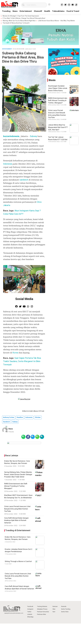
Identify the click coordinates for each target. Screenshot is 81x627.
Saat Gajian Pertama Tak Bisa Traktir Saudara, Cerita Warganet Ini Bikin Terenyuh (22, 361)
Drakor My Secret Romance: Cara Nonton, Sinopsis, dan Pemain (17, 538)
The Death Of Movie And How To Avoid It (16, 23)
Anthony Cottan (8, 417)
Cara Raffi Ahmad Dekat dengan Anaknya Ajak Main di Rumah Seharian (19, 587)
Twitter (29, 612)
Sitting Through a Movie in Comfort (18, 561)
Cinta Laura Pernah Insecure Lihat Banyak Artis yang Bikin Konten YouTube (18, 576)
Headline (20, 417)
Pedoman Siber (41, 614)
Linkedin (29, 614)
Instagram (30, 609)
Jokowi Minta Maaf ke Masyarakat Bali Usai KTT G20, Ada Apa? (58, 127)
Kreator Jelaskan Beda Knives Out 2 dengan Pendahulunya (18, 550)
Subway (34, 136)
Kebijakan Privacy (42, 609)
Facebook (30, 606)
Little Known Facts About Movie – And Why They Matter (56, 21)
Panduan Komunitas (43, 612)
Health (47, 11)
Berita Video (64, 612)
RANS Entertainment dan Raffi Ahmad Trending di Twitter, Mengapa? (57, 100)
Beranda (63, 606)
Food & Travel (73, 11)
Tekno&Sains (58, 11)
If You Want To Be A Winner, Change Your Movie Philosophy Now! (24, 18)
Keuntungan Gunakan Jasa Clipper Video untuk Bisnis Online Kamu (57, 88)
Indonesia (8, 163)
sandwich (24, 179)
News (15, 11)
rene (10, 428)
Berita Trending (65, 609)
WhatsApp (30, 617)
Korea (15, 352)
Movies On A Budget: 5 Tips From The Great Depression (21, 16)
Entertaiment (26, 11)
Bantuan (55, 606)
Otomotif (38, 11)
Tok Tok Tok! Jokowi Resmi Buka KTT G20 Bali (57, 138)
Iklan (54, 609)
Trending (6, 11)
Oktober (38, 417)
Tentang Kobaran (42, 606)
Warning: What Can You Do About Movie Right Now (19, 21)
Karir (54, 612)
